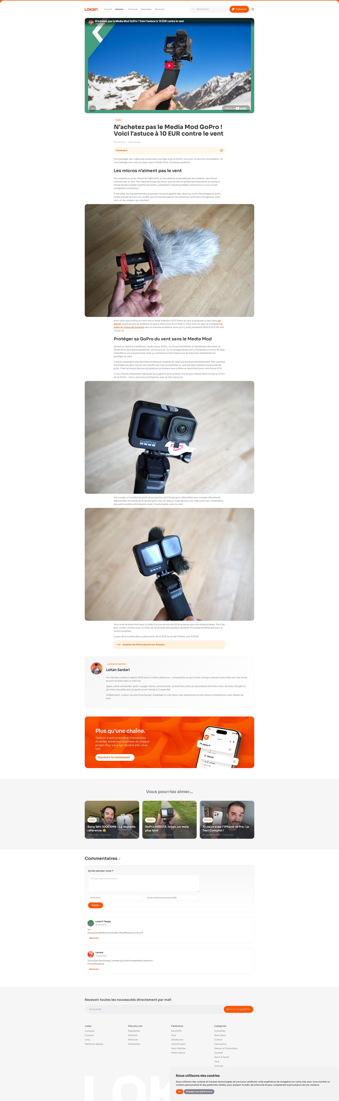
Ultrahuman (177, 1039)
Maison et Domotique (226, 1048)
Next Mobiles (178, 1048)
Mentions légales (94, 1044)
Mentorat (159, 9)
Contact (89, 1035)
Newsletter (146, 9)
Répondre (94, 938)
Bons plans (220, 1035)
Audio (118, 120)
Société (218, 1052)
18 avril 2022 (100, 925)
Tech (216, 1061)
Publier (95, 905)
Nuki (173, 1035)
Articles (119, 9)
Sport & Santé (221, 1057)
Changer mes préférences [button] (199, 1091)
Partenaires (134, 1044)
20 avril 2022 (101, 956)
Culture (218, 1039)
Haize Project (178, 1044)
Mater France (178, 1052)
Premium (132, 1035)
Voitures (218, 1065)
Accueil (108, 9)
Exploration (220, 1044)
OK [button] (179, 1091)
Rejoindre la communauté (114, 757)
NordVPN (176, 1031)
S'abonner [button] (241, 9)
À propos (133, 9)
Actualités (219, 1031)
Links (87, 1039)
